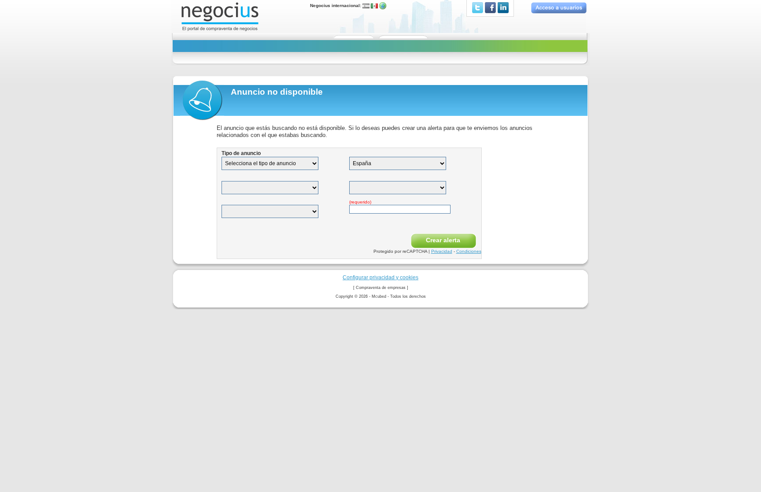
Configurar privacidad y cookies (380, 277)
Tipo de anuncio (241, 153)
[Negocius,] (220, 16)
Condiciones (468, 251)
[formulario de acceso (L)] (559, 7)
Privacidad (441, 251)
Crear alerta (443, 240)
